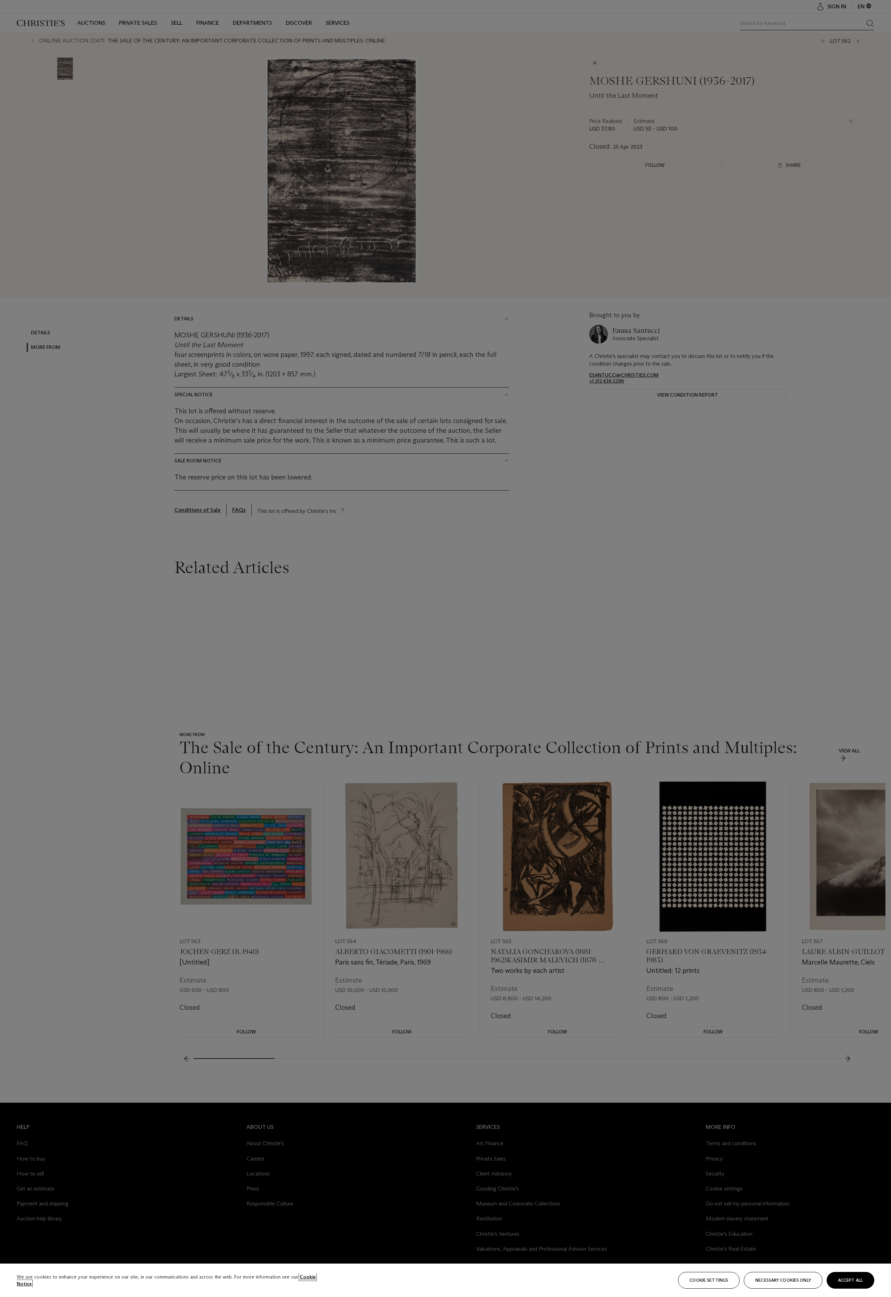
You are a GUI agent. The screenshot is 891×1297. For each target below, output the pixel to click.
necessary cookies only (783, 1280)
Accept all (850, 1280)
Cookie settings (708, 1280)
